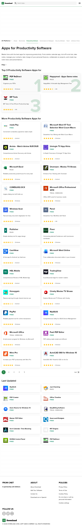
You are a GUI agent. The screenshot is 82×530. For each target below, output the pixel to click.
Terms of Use (63, 490)
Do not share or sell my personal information (66, 498)
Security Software (60, 41)
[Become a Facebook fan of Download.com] (4, 513)
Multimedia (22, 41)
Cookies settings (64, 503)
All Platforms (6, 41)
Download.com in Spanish (38, 497)
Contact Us (34, 494)
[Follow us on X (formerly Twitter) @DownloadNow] (8, 513)
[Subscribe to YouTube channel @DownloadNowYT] (12, 513)
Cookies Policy (63, 494)
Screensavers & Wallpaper (47, 41)
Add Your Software (36, 490)
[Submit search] (15, 3)
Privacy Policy (63, 487)
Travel (68, 41)
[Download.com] (7, 3)
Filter (3, 65)
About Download (36, 487)
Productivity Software (32, 41)
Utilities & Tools (75, 41)
